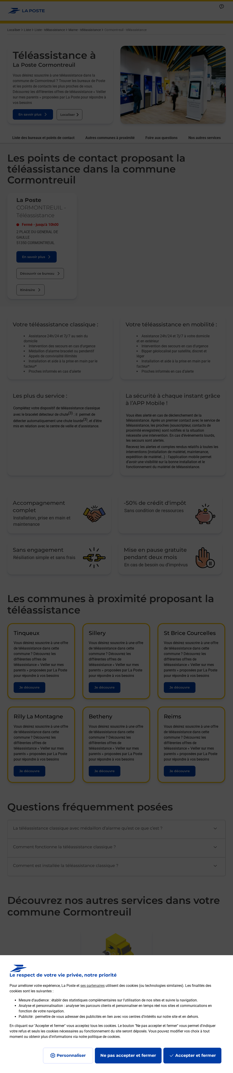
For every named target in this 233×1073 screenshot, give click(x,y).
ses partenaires (92, 985)
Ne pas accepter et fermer (128, 1055)
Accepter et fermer (195, 1055)
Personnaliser (71, 1055)
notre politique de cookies (99, 1036)
